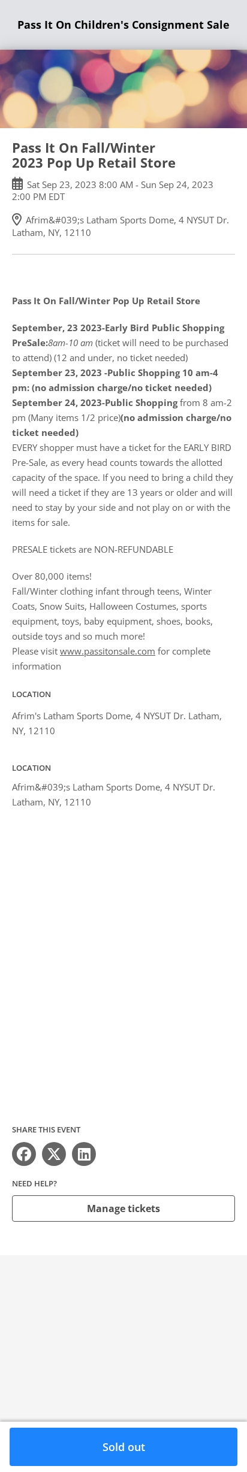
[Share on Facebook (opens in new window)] (24, 1154)
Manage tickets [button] (123, 1208)
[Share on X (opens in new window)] (54, 1154)
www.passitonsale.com (107, 651)
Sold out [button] (124, 1447)
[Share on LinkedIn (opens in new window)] (84, 1154)
